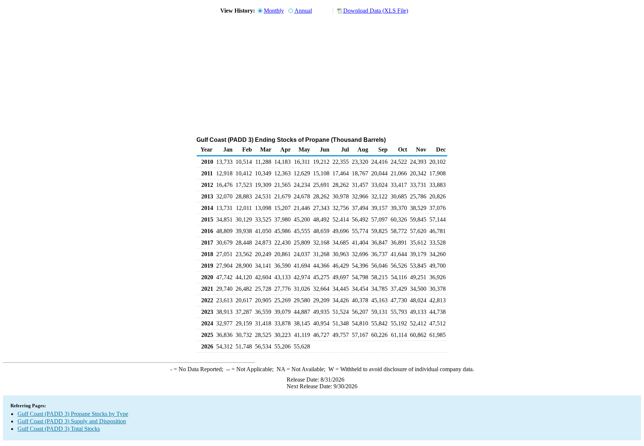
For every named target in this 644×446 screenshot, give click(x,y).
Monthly (274, 10)
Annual (303, 10)
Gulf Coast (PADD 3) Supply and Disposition (72, 421)
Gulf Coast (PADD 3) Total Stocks (59, 429)
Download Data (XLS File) (375, 10)
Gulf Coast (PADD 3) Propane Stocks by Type (73, 414)
